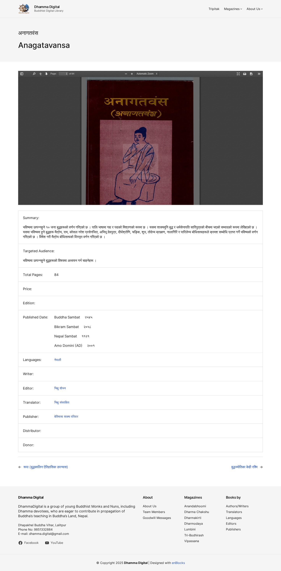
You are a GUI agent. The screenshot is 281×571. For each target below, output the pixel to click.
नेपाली (57, 360)
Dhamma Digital (47, 7)
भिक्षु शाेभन (60, 388)
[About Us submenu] (262, 9)
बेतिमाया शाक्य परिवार (66, 416)
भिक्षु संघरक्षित (61, 402)
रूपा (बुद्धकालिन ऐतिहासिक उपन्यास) (46, 467)
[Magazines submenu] (241, 9)
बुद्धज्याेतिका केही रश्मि (244, 467)
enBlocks (178, 563)
